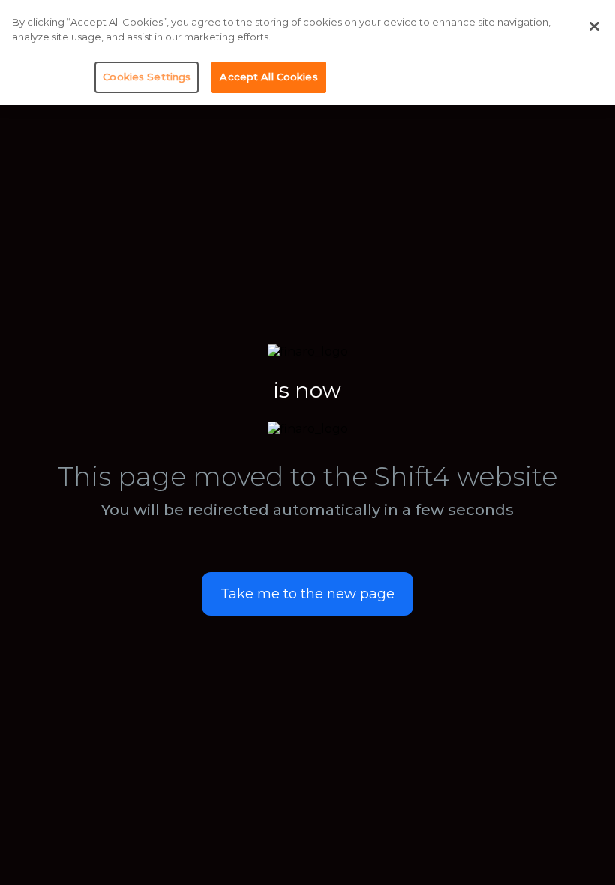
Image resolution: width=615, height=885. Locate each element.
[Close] (594, 26)
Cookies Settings (146, 76)
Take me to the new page (307, 594)
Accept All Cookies (268, 76)
